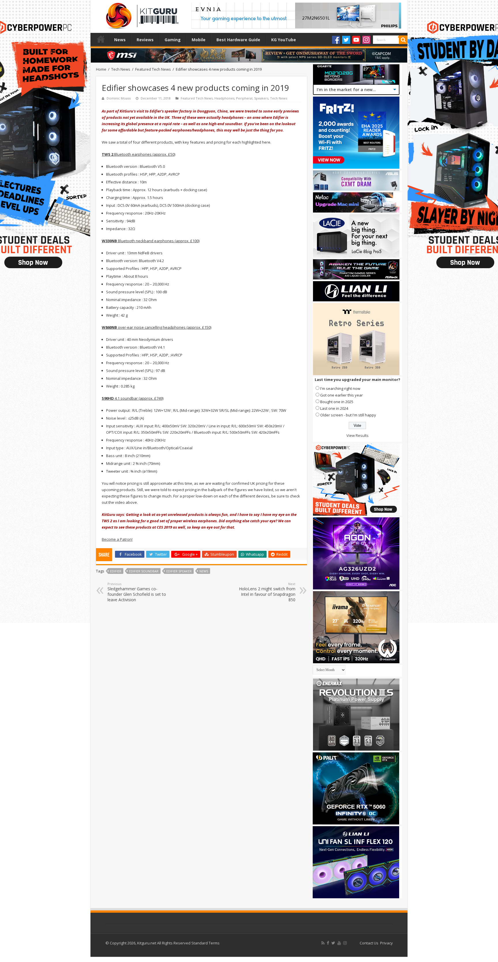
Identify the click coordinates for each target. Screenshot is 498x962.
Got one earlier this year (341, 395)
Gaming (173, 39)
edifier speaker (179, 571)
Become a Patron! (117, 539)
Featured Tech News (153, 69)
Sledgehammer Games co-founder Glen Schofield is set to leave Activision (136, 592)
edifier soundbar (144, 571)
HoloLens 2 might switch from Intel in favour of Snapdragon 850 (267, 592)
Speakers (261, 98)
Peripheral (244, 98)
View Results (357, 435)
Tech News (120, 69)
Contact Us (369, 943)
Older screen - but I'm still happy (348, 415)
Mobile (198, 39)
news (203, 571)
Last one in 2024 (334, 408)
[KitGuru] (140, 13)
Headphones (224, 98)
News (120, 39)
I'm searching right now (340, 388)
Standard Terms (205, 943)
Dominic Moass (119, 98)
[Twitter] (346, 40)
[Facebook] (336, 40)
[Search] (403, 39)
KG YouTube (283, 39)
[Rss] (323, 943)
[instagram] (345, 943)
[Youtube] (356, 40)
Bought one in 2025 (336, 401)
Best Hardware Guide (238, 39)
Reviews (145, 39)
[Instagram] (366, 40)
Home (100, 39)
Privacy (386, 943)
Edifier (115, 571)
